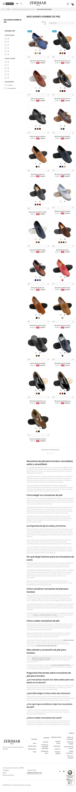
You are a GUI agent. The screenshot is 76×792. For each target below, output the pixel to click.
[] (40, 50)
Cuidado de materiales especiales (44, 746)
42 (8, 48)
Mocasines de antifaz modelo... (38, 212)
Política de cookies (70, 743)
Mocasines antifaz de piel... (63, 287)
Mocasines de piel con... (38, 98)
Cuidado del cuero (44, 752)
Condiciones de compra (68, 747)
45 (8, 77)
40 (8, 42)
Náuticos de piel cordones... (63, 211)
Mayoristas (57, 746)
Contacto (57, 749)
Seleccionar (61, 23)
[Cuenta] (68, 3)
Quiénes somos (57, 742)
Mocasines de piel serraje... (38, 60)
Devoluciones (32, 746)
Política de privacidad (70, 738)
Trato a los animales (70, 757)
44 (8, 54)
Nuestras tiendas (57, 752)
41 (8, 45)
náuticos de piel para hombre (41, 660)
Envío (34, 743)
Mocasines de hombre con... (62, 60)
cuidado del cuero (68, 640)
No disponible (11, 88)
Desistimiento (32, 749)
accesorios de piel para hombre (60, 665)
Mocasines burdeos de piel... (38, 439)
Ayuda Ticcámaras (69, 752)
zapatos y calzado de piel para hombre (45, 615)
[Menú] (73, 770)
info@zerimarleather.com (34, 772)
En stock (9, 85)
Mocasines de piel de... (62, 250)
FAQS (34, 751)
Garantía (45, 742)
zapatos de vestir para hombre (41, 658)
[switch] (70, 783)
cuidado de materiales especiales (46, 645)
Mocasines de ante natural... (38, 325)
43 (8, 51)
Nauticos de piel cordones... (38, 136)
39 (8, 38)
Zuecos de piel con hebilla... (38, 363)
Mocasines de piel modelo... (62, 174)
